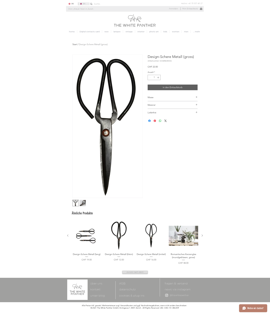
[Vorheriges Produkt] (67, 235)
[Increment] (158, 77)
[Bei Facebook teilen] (149, 120)
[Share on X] (165, 120)
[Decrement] (150, 77)
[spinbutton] (154, 77)
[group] (135, 243)
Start (74, 44)
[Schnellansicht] (86, 235)
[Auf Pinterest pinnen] (155, 120)
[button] (80, 9)
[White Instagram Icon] (167, 295)
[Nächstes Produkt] (202, 235)
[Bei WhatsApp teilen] (160, 120)
